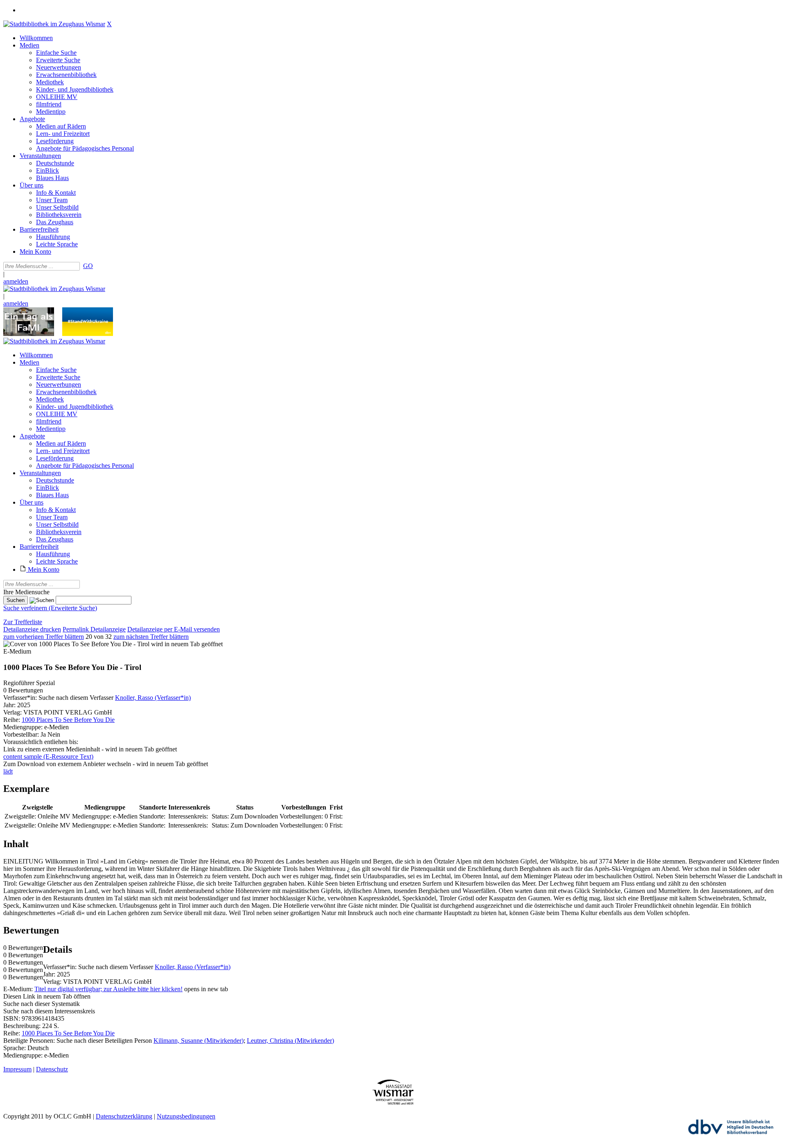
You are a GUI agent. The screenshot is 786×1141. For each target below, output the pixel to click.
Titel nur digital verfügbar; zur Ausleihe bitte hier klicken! (108, 988)
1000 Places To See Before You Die (68, 719)
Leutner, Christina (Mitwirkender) (290, 1040)
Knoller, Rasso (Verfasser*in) (153, 697)
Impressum (17, 1069)
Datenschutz (52, 1069)
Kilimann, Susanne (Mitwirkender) (199, 1040)
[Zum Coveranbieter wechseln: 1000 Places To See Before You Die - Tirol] (76, 643)
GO (88, 265)
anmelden (15, 281)
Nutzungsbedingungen (186, 1116)
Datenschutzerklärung (124, 1116)
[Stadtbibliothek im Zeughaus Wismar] (54, 23)
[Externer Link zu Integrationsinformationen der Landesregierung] (87, 333)
